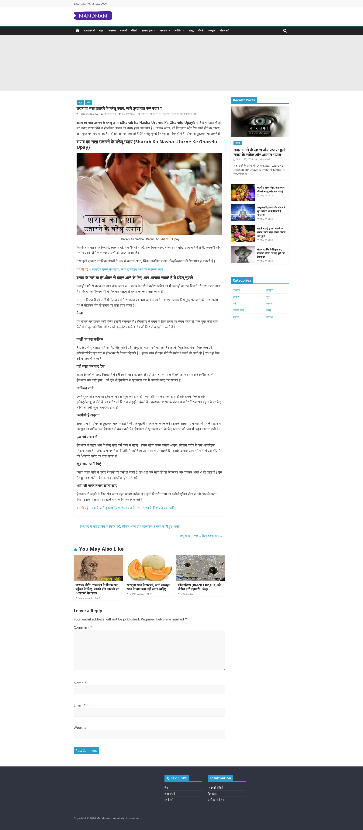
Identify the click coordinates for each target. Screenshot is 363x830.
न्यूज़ (80, 102)
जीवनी (134, 30)
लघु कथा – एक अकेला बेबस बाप (201, 535)
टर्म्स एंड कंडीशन (216, 799)
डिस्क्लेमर (212, 793)
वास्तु (191, 30)
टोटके (200, 30)
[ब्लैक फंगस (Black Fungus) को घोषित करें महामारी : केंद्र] (200, 557)
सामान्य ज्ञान (147, 30)
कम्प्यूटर (211, 30)
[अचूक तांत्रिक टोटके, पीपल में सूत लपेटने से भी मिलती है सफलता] (243, 205)
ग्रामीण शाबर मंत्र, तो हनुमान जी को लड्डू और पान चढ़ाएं (271, 189)
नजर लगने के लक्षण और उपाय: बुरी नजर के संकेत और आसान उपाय (259, 152)
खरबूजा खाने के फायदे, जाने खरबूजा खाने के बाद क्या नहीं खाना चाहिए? (148, 587)
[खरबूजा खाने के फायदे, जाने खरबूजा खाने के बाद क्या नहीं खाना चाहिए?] (149, 557)
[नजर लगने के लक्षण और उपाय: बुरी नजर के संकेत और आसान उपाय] (260, 108)
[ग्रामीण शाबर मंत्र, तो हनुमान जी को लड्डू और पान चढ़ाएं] (243, 186)
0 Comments (129, 113)
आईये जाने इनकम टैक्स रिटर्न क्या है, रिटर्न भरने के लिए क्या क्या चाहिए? (135, 507)
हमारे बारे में (89, 30)
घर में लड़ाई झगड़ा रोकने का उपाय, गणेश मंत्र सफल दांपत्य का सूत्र (271, 232)
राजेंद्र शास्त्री (110, 113)
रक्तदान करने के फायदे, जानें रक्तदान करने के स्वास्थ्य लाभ (127, 269)
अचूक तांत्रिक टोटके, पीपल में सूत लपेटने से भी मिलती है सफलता (271, 211)
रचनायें (123, 30)
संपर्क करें (224, 30)
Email (79, 705)
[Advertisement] (181, 62)
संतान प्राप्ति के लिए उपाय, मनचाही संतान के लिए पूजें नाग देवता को (271, 253)
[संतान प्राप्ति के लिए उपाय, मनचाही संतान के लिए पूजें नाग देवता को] (243, 247)
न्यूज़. (101, 30)
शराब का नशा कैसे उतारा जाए (184, 113)
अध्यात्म (163, 30)
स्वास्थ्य (112, 30)
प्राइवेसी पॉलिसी (215, 787)
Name (80, 683)
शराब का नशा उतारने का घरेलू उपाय (156, 113)
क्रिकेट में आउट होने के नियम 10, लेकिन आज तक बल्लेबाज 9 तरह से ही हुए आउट (128, 526)
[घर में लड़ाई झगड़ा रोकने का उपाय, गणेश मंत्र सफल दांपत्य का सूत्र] (243, 226)
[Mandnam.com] (78, 30)
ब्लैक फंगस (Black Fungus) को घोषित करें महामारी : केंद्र (199, 587)
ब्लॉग (88, 102)
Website (80, 727)
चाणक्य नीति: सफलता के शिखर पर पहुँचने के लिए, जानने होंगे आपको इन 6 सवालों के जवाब (97, 589)
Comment (83, 627)
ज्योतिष (178, 30)
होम (166, 787)
